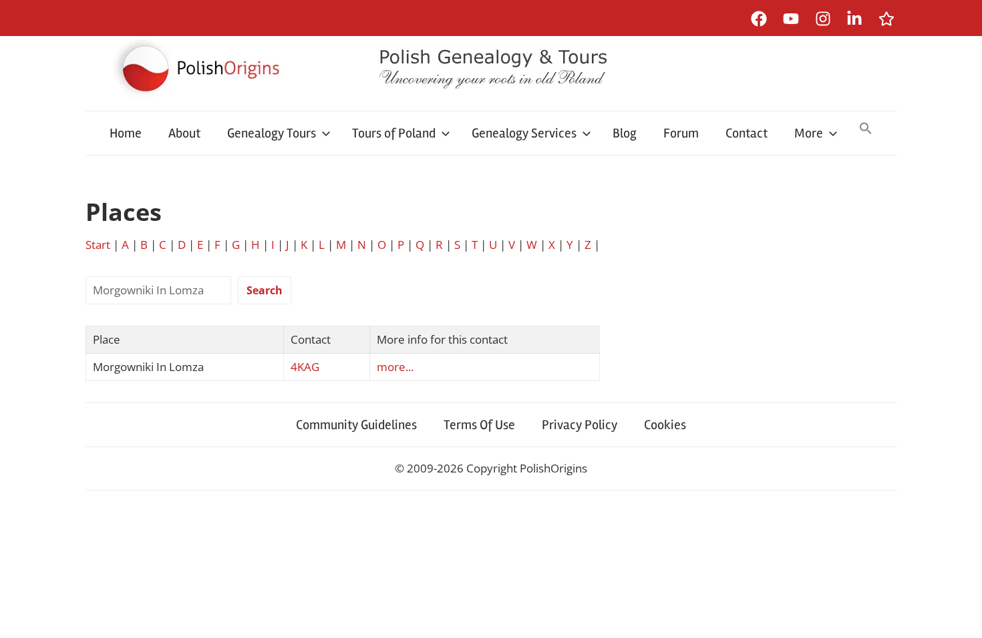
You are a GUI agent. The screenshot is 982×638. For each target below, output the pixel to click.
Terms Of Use (479, 424)
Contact (746, 133)
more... (395, 366)
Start (98, 244)
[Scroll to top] (959, 615)
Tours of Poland (394, 133)
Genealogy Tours (271, 133)
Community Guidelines (356, 424)
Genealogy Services (524, 133)
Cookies (665, 424)
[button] (866, 129)
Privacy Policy (579, 424)
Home (126, 133)
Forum (681, 133)
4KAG (305, 366)
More (808, 133)
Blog (625, 133)
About (184, 133)
